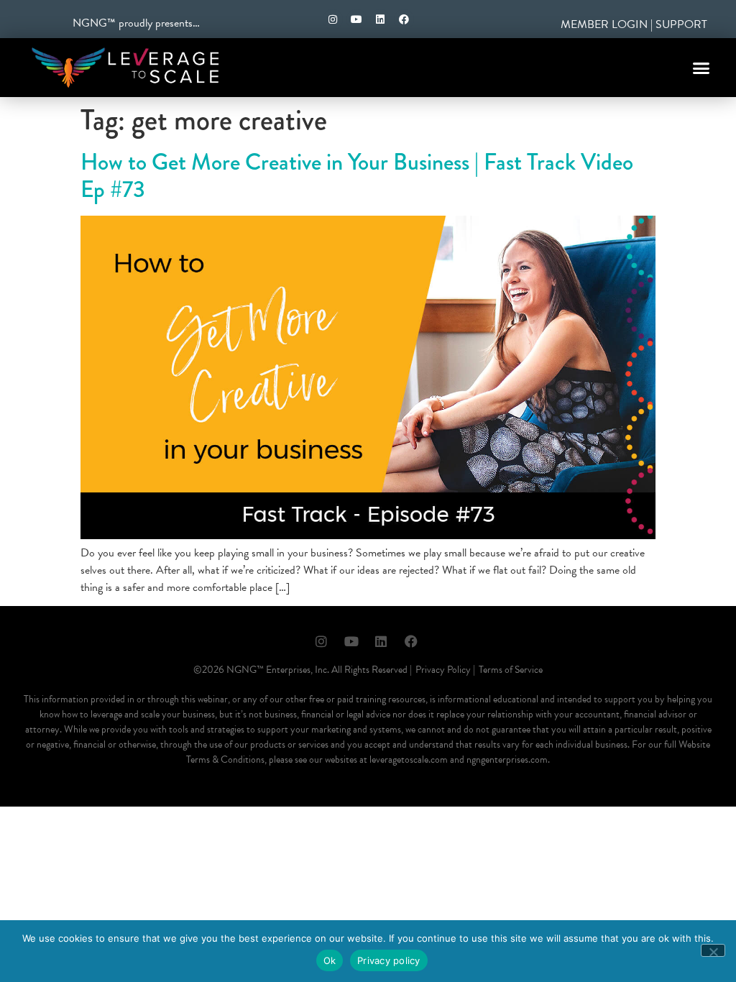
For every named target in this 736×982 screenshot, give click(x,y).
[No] (713, 950)
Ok (329, 960)
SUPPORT (681, 24)
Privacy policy (388, 960)
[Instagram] (333, 19)
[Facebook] (404, 19)
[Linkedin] (380, 19)
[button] (701, 67)
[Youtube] (356, 19)
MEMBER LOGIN (604, 24)
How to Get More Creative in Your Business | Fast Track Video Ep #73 (356, 175)
